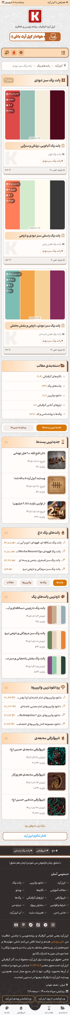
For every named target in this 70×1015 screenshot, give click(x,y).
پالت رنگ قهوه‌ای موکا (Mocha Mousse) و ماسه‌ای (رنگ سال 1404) (38, 552)
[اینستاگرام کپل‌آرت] (53, 925)
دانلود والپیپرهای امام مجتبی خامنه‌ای (40, 707)
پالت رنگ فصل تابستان (50, 334)
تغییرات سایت (36, 913)
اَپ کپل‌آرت (15, 913)
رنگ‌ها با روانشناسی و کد (49, 414)
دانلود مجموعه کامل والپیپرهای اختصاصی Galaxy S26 (37, 724)
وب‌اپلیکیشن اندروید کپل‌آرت (51, 999)
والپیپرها (26, 583)
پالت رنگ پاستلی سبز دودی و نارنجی (39, 236)
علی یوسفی (57, 942)
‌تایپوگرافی (60, 898)
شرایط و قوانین (58, 906)
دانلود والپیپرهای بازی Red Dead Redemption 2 (38, 715)
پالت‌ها (59, 583)
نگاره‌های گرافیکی (50, 377)
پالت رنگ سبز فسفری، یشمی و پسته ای (39, 560)
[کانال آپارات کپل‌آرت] (16, 925)
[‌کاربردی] (14, 53)
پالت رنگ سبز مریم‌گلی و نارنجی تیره (41, 569)
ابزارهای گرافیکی (35, 898)
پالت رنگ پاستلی (22, 851)
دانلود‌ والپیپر (37, 883)
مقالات (10, 583)
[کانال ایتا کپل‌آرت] (38, 925)
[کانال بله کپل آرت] (31, 925)
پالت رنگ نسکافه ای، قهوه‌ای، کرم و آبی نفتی (39, 543)
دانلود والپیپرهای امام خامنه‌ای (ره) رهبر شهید (39, 698)
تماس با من (60, 913)
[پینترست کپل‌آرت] (23, 925)
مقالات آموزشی (58, 891)
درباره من (16, 906)
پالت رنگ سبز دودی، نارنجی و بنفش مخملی (35, 326)
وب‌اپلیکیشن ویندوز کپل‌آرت (18, 999)
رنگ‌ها (43, 583)
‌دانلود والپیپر (52, 396)
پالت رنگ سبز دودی (51, 161)
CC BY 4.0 (35, 966)
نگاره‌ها (40, 891)
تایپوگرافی (41, 851)
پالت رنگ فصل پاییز (51, 244)
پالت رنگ (16, 883)
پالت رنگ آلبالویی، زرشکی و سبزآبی (40, 146)
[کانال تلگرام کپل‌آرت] (45, 925)
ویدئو (18, 891)
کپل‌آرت (58, 66)
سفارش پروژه (37, 906)
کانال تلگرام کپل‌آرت (35, 836)
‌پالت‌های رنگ (52, 386)
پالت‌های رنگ (43, 66)
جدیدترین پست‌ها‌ (51, 428)
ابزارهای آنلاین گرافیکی (48, 405)
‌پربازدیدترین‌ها (18, 428)
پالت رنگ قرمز (54, 154)
